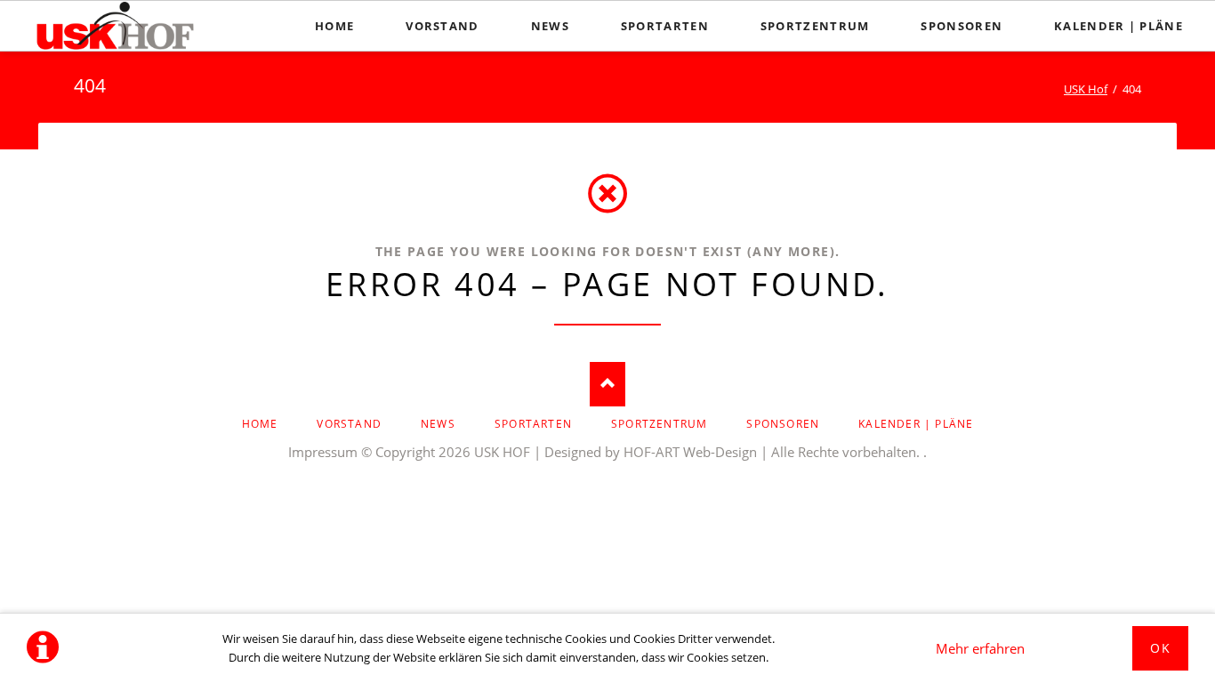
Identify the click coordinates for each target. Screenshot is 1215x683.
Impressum (323, 452)
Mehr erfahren (980, 648)
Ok (1160, 647)
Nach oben (607, 384)
